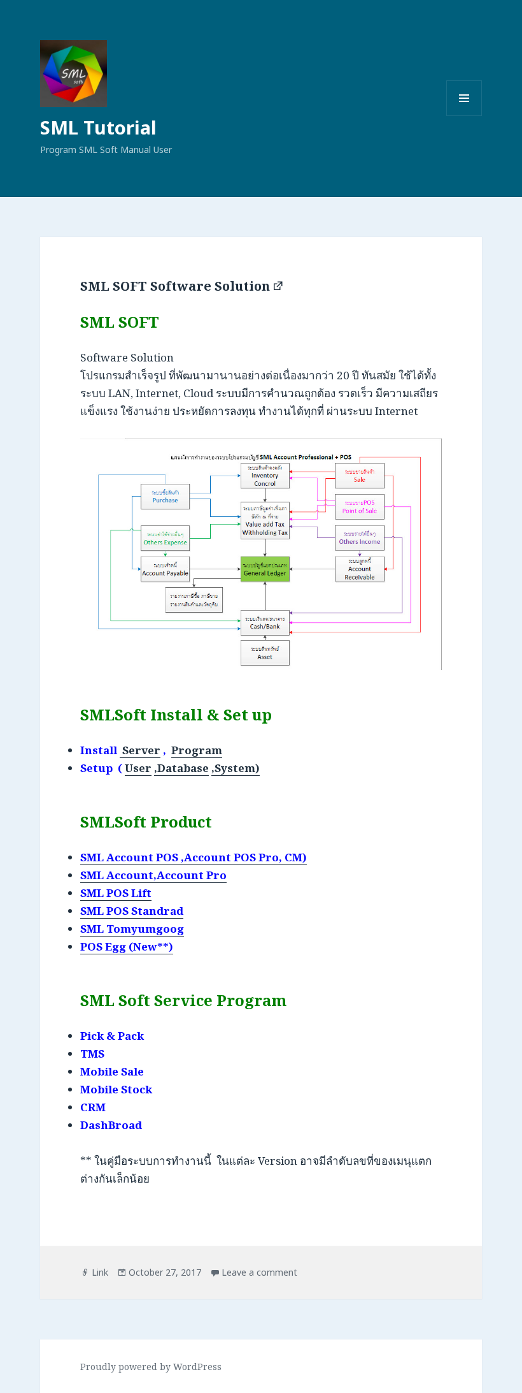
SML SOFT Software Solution (175, 286)
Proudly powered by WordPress (151, 1366)
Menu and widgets (464, 115)
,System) (235, 768)
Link (100, 1272)
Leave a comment (259, 1272)
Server (140, 750)
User (138, 768)
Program (196, 750)
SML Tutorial (98, 127)
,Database (181, 768)
